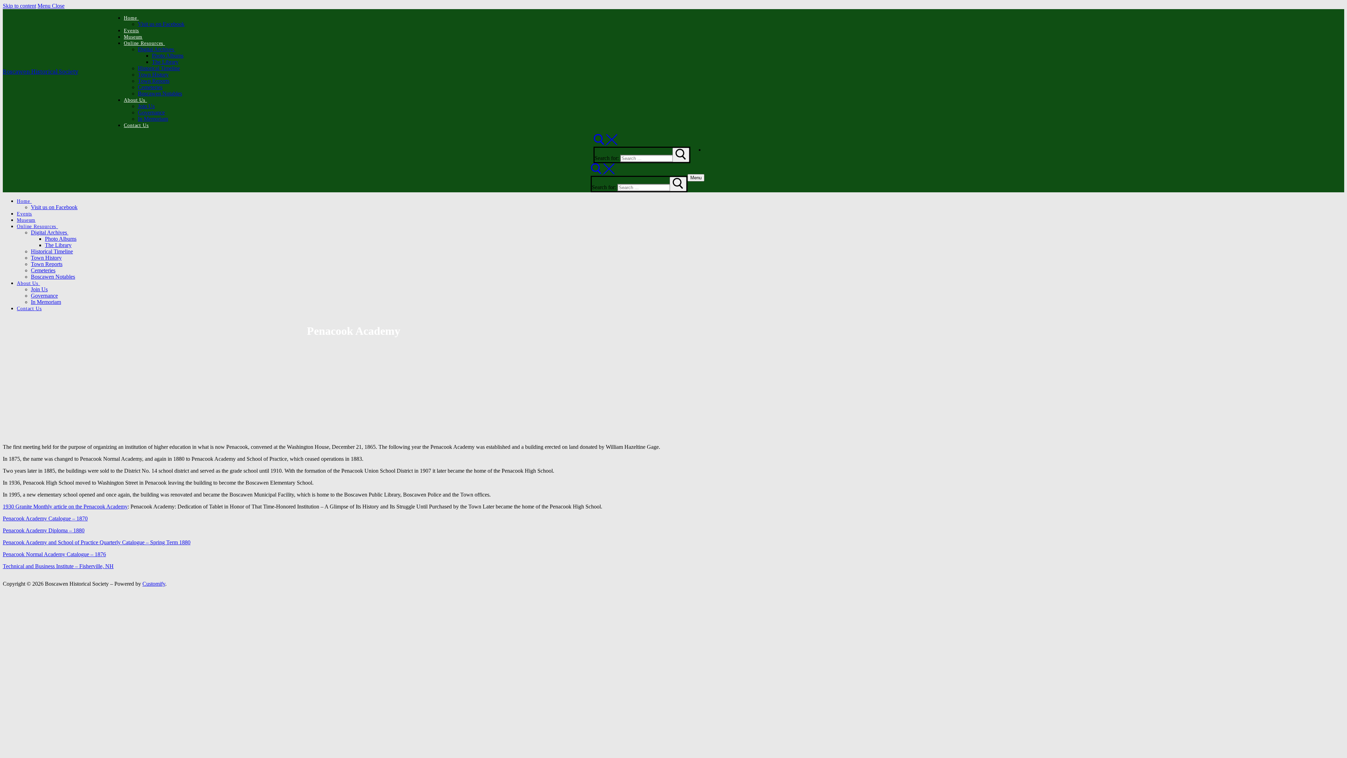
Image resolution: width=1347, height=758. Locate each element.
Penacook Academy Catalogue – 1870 (45, 518)
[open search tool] (605, 143)
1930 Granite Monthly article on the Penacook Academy (65, 507)
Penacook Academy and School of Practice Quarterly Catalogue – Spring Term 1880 (96, 542)
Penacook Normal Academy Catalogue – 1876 (54, 554)
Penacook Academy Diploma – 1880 (44, 530)
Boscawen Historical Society (40, 71)
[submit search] (680, 155)
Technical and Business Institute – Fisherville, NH (58, 566)
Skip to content (19, 6)
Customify (153, 584)
